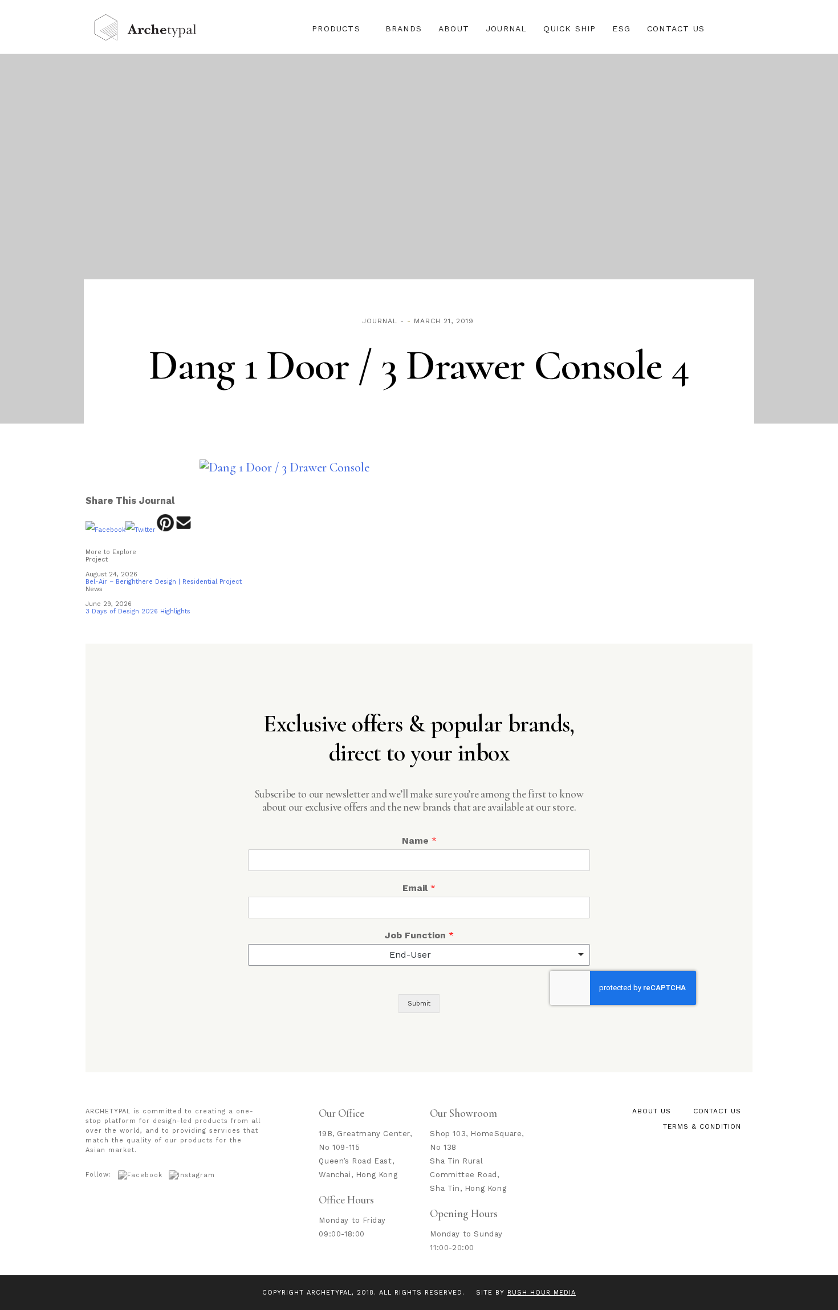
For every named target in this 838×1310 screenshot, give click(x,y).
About (453, 28)
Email (419, 887)
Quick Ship (569, 28)
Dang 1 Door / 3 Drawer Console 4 (419, 365)
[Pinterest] (165, 530)
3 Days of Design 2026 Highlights (138, 611)
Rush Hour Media (541, 1292)
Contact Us (676, 28)
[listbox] (419, 955)
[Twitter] (140, 530)
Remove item (570, 955)
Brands (403, 28)
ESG (621, 28)
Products (336, 28)
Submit (419, 1003)
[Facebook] (105, 530)
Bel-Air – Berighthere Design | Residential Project (164, 581)
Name (419, 840)
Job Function (419, 935)
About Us (651, 1111)
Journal (506, 28)
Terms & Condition (702, 1126)
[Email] (183, 530)
